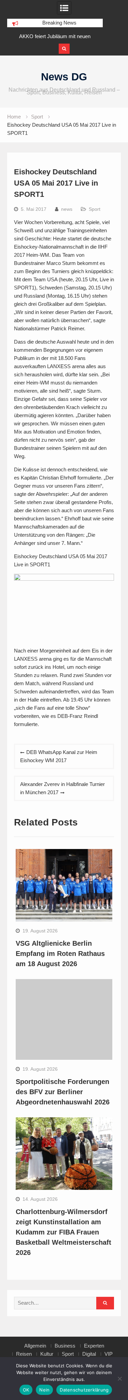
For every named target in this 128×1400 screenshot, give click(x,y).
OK (26, 1390)
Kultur (46, 1354)
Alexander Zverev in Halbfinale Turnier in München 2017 (62, 788)
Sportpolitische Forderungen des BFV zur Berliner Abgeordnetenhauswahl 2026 (63, 1092)
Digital (89, 1354)
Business (65, 1346)
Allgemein (35, 1346)
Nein (44, 1390)
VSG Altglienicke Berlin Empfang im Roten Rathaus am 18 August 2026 (60, 954)
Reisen (24, 1354)
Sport (94, 209)
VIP (108, 1354)
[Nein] (119, 1378)
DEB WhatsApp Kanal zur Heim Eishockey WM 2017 (58, 756)
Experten (94, 1346)
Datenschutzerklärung (84, 1390)
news (66, 209)
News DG (64, 77)
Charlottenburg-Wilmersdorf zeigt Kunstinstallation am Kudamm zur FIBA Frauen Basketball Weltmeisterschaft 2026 (63, 1232)
